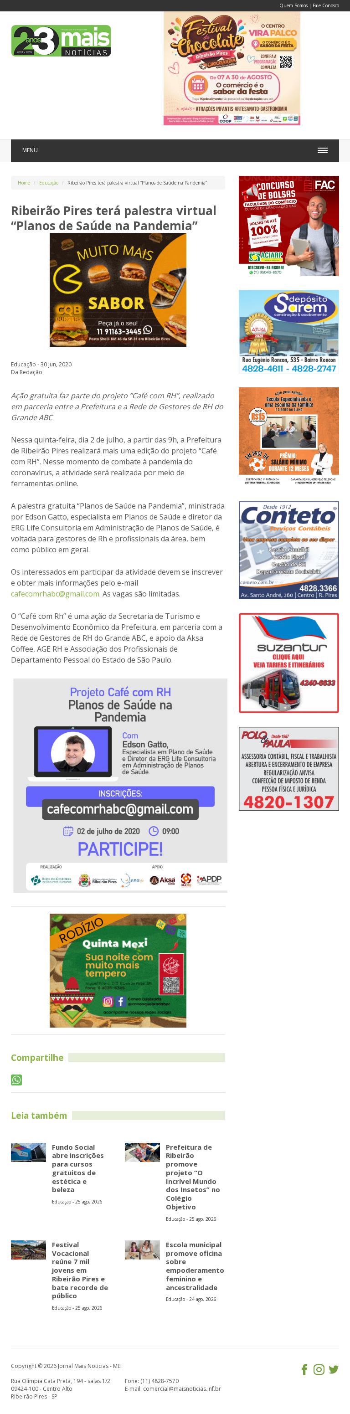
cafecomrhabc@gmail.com (55, 594)
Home (24, 183)
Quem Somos (293, 5)
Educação (48, 183)
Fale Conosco (326, 5)
